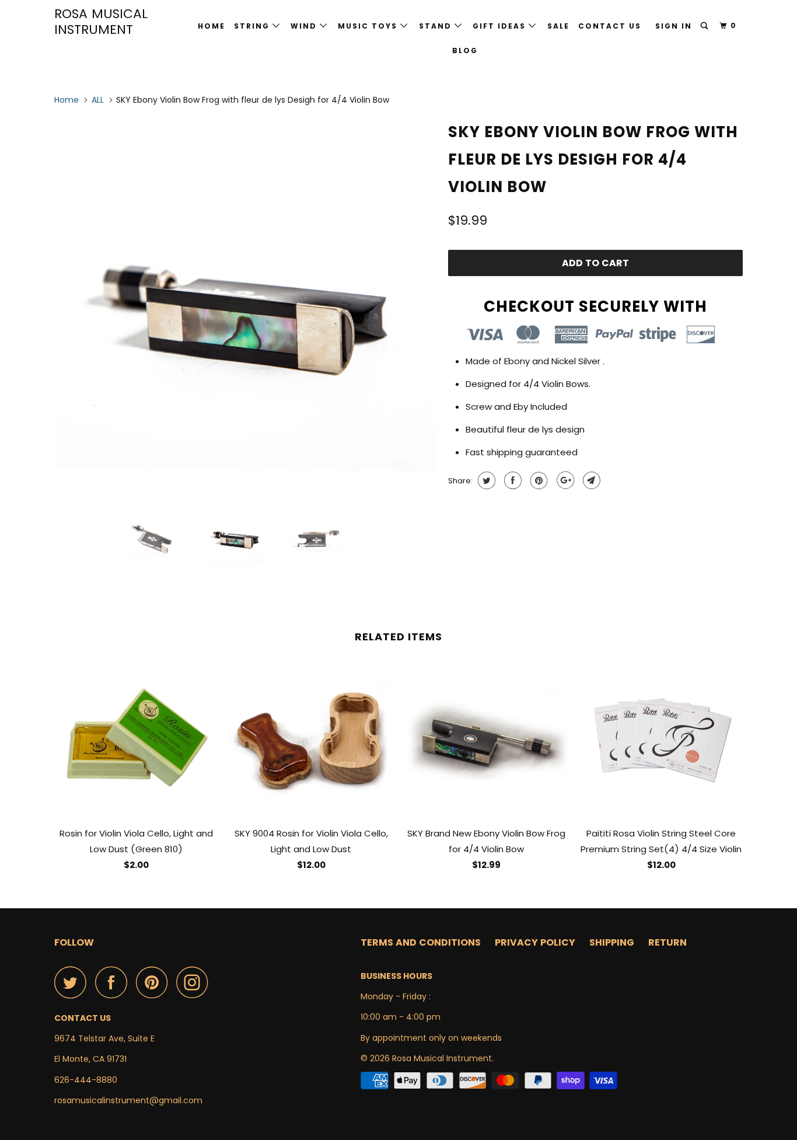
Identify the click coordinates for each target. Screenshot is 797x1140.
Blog (465, 50)
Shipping (611, 942)
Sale (558, 26)
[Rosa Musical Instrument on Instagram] (195, 982)
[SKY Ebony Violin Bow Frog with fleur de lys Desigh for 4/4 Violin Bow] (245, 307)
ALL (98, 100)
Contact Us (609, 26)
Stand (437, 26)
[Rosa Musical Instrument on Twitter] (73, 982)
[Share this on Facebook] (511, 480)
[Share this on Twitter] (485, 480)
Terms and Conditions (421, 942)
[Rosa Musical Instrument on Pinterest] (155, 982)
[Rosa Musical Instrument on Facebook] (114, 982)
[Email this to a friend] (590, 480)
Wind (305, 26)
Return (667, 942)
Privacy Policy (535, 942)
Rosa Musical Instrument (101, 22)
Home (211, 26)
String (253, 26)
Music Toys (369, 26)
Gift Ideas (501, 26)
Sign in (673, 26)
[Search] (705, 26)
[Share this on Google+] (564, 480)
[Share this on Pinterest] (537, 480)
